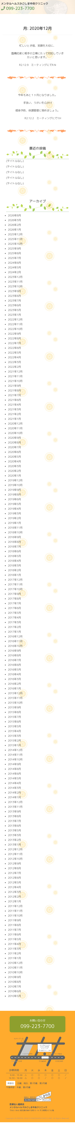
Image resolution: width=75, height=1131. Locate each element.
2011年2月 (14, 953)
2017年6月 (14, 608)
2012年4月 (14, 887)
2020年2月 (14, 471)
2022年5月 (14, 352)
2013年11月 (15, 807)
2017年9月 (14, 594)
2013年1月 (14, 844)
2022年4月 (14, 357)
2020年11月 (15, 428)
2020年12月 (15, 423)
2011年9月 (14, 920)
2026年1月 (14, 229)
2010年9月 (14, 977)
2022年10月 (15, 329)
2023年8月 (14, 296)
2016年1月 (14, 688)
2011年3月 (14, 949)
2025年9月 (14, 248)
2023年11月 (15, 281)
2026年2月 (14, 225)
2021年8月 (14, 390)
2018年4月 (14, 561)
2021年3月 (14, 409)
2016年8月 (14, 655)
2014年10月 (15, 759)
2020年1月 (14, 475)
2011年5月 (14, 939)
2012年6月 (14, 878)
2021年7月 (14, 395)
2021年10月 (15, 381)
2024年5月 (14, 267)
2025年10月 (15, 244)
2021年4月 (14, 404)
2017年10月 (15, 589)
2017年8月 (14, 598)
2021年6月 (14, 400)
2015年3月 (14, 736)
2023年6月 (14, 305)
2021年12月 (15, 371)
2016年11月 (15, 641)
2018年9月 (14, 537)
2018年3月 (14, 565)
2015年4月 (14, 731)
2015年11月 (15, 698)
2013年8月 (14, 816)
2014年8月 (14, 769)
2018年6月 (14, 551)
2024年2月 (14, 272)
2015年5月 (14, 726)
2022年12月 (15, 319)
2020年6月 (14, 452)
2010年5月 (14, 996)
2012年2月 (14, 896)
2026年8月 (14, 215)
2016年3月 (14, 679)
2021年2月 (14, 414)
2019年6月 (14, 499)
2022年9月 (14, 334)
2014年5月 (14, 778)
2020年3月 (14, 466)
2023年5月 (14, 310)
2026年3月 (14, 220)
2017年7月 (14, 603)
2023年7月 (14, 300)
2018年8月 (14, 542)
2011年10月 (15, 915)
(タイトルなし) (15, 161)
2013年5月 (14, 830)
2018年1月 (14, 575)
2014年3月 (14, 788)
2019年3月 (14, 513)
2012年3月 (14, 892)
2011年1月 (14, 958)
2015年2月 (14, 740)
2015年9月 (14, 707)
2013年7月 (14, 821)
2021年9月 (14, 386)
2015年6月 (14, 721)
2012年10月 (15, 859)
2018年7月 (14, 546)
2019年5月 (14, 504)
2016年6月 (14, 665)
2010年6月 (14, 991)
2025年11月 (15, 239)
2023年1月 (14, 315)
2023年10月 (15, 286)
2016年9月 (14, 650)
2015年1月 (14, 745)
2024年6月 (14, 263)
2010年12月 (15, 963)
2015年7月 (14, 717)
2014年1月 (14, 797)
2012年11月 (15, 854)
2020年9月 (14, 438)
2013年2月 (14, 840)
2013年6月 (14, 826)
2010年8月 (14, 982)
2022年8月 (14, 338)
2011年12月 (15, 906)
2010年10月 (15, 972)
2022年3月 (14, 362)
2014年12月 (15, 750)
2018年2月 (14, 570)
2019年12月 (15, 480)
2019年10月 (15, 485)
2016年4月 (14, 674)
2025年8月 (14, 253)
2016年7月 (14, 660)
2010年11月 (15, 967)
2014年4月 (14, 783)
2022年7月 (14, 343)
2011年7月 (14, 930)
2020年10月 (15, 433)
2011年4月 (14, 944)
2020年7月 (14, 447)
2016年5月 (14, 669)
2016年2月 (14, 684)
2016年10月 (15, 646)
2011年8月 (14, 925)
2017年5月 (14, 613)
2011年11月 (15, 911)
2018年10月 (15, 532)
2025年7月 (14, 258)
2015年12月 (15, 693)
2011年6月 (14, 934)
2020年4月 (14, 461)
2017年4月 (14, 617)
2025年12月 (15, 234)
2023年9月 (14, 291)
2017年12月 (15, 580)
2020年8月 (14, 442)
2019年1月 (14, 523)
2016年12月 (15, 636)
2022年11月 (15, 324)
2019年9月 (14, 490)
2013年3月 (14, 835)
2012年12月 (15, 849)
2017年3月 (14, 622)
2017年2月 (14, 627)
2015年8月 (14, 712)
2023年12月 (15, 277)
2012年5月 (14, 882)
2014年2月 (14, 792)
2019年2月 (14, 518)
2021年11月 (15, 376)
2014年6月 (14, 773)
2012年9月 (14, 863)
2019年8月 (14, 494)
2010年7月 (14, 986)
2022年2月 (14, 367)
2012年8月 (14, 868)
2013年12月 (15, 802)
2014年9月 (14, 764)
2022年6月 (14, 348)
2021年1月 (14, 419)
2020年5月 (14, 457)
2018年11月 (15, 527)
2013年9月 (14, 811)
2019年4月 (14, 509)
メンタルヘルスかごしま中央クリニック (24, 5)
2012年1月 (14, 901)
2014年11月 (15, 755)
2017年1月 (14, 632)
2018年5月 (14, 556)
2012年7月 (14, 873)
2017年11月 (15, 584)
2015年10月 (15, 703)
